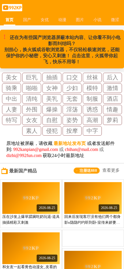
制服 (92, 99)
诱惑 (92, 109)
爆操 (52, 109)
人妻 (11, 109)
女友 (31, 120)
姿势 (72, 120)
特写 (11, 120)
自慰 (52, 120)
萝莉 (112, 120)
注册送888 (88, 170)
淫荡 (72, 109)
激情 (112, 88)
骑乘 (11, 88)
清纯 (31, 99)
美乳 (52, 99)
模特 (92, 88)
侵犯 (52, 131)
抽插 (52, 77)
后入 (112, 77)
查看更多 (111, 170)
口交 (72, 77)
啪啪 (31, 88)
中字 (92, 131)
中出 (11, 99)
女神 (52, 88)
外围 (31, 109)
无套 (72, 99)
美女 (11, 77)
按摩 (72, 131)
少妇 (72, 88)
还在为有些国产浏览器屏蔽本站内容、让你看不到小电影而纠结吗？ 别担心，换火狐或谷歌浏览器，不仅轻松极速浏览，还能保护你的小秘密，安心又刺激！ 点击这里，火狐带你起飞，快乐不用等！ (62, 48)
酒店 (112, 99)
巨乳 (31, 77)
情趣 (112, 109)
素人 (31, 131)
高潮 (92, 120)
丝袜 (92, 77)
